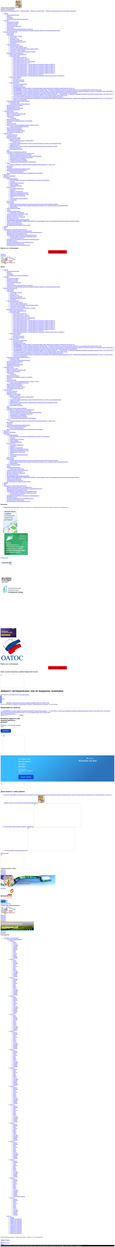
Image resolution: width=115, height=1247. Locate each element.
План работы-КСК (15, 56)
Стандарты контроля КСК (20, 84)
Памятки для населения (16, 191)
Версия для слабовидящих (57, 251)
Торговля (9, 167)
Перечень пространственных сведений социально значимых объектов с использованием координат (33, 30)
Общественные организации (14, 129)
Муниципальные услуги (13, 106)
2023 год (12, 1123)
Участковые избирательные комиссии (20, 104)
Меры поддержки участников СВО (16, 113)
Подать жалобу (26, 777)
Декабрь (15, 957)
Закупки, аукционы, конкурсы (15, 215)
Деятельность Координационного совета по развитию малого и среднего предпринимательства (35, 143)
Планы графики (14, 184)
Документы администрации (17, 50)
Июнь (14, 955)
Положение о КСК (18, 85)
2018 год (12, 1031)
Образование (10, 116)
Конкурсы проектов (15, 147)
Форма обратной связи (13, 15)
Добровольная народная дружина (16, 130)
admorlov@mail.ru (5, 1240)
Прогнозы (12, 190)
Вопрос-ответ (16, 142)
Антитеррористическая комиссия (19, 198)
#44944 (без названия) (16, 1233)
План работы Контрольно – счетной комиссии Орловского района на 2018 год (34, 64)
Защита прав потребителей (14, 222)
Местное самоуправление (10, 32)
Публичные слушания (16, 36)
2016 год (12, 996)
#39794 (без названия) (16, 1230)
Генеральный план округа (17, 238)
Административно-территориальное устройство (20, 29)
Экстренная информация (16, 188)
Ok (82, 1245)
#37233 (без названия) (16, 1224)
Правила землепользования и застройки (20, 154)
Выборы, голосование (10, 176)
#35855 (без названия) (16, 1223)
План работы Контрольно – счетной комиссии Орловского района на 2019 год (34, 65)
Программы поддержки (16, 149)
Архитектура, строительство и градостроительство (20, 153)
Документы (10, 17)
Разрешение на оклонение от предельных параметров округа (23, 239)
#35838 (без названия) (16, 1221)
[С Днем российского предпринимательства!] (51, 850)
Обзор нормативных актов (8, 713)
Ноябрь (15, 956)
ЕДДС (11, 197)
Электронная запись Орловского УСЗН (17, 214)
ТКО (5, 228)
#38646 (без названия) (16, 1227)
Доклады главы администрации (18, 47)
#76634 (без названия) (19, 1196)
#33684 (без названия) (16, 1219)
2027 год (12, 1197)
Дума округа (10, 34)
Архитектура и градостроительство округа (15, 229)
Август (15, 943)
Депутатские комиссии (16, 40)
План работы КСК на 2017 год (21, 63)
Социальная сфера (9, 111)
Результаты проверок (15, 77)
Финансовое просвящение (17, 212)
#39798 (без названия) (16, 1231)
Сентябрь (15, 945)
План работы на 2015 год (20, 57)
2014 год (12, 959)
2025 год (12, 1159)
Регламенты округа (12, 240)
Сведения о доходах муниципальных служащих (23, 51)
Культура (9, 122)
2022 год (12, 1104)
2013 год (12, 941)
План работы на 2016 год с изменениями (24, 61)
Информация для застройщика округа (17, 233)
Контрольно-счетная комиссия (15, 53)
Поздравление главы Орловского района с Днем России (19, 826)
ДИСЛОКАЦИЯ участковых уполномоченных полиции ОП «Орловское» (30, 180)
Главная (6, 13)
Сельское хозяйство (12, 135)
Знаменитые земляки (12, 23)
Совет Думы (13, 37)
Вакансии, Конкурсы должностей (16, 216)
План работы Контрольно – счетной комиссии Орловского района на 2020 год (34, 67)
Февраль (15, 949)
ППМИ (6, 226)
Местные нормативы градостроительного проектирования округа (24, 232)
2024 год (12, 1141)
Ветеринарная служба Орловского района (18, 219)
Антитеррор (13, 200)
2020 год (12, 1068)
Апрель (15, 953)
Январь (15, 948)
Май (14, 952)
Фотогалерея (10, 27)
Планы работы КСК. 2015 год (21, 58)
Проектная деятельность (13, 109)
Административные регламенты (18, 160)
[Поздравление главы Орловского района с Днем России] (57, 826)
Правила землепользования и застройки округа (19, 231)
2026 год (12, 1178)
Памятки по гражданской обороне (19, 192)
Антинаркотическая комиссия (15, 132)
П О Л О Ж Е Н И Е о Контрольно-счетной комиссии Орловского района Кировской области (38, 96)
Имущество (10, 166)
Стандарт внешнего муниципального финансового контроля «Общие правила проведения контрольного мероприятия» (45, 92)
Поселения (7, 174)
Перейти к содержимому (7, 9)
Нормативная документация (17, 195)
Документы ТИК (14, 102)
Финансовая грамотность (13, 211)
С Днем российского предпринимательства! (15, 850)
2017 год (12, 1014)
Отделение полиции (12, 178)
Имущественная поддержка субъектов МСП (22, 140)
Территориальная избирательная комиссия (18, 101)
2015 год (12, 977)
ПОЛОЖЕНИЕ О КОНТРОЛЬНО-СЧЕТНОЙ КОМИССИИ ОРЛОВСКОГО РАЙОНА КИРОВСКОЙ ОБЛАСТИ (43, 88)
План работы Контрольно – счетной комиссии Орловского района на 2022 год (34, 70)
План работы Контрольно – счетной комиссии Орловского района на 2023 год (34, 71)
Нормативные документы (17, 183)
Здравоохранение (11, 123)
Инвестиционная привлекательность (17, 170)
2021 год (12, 1086)
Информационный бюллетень (18, 41)
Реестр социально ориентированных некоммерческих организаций (25, 173)
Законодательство (14, 144)
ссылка (55, 704)
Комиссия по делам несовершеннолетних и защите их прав (23, 125)
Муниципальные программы (14, 105)
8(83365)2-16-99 (5, 1242)
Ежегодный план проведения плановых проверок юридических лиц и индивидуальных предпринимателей (39, 205)
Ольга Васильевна (24, 694)
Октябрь (15, 946)
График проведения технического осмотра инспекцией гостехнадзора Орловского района (34, 204)
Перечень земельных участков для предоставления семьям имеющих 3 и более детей (32, 164)
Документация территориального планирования (23, 161)
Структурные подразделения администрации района (24, 48)
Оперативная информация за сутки (19, 194)
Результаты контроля (18, 80)
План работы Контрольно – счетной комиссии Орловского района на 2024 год (34, 72)
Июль (14, 942)
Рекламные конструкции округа (15, 243)
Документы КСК (14, 82)
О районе (6, 20)
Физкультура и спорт (12, 112)
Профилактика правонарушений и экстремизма (19, 120)
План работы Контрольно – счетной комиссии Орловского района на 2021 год (34, 68)
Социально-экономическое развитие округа (18, 168)
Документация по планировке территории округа (23, 236)
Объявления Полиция (16, 185)
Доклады (12, 181)
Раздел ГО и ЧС (11, 187)
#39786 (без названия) (16, 1229)
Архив (8, 209)
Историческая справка (13, 22)
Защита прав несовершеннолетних (19, 126)
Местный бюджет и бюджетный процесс (18, 19)
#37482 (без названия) (16, 1226)
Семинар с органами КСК (20, 99)
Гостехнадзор (10, 202)
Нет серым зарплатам (12, 218)
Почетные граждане (12, 24)
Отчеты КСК (16, 78)
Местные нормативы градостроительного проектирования (25, 156)
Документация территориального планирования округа (22, 235)
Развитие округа (8, 133)
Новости (9, 16)
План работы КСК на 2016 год (21, 60)
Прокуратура (10, 201)
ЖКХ (8, 150)
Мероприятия (13, 207)
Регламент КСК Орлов (19, 87)
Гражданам (7, 177)
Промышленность (12, 136)
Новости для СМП (15, 139)
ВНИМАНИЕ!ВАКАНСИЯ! (11, 507)
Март (14, 950)
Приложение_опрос (4, 557)
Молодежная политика (13, 119)
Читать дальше (4, 853)
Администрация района (16, 46)
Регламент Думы (14, 39)
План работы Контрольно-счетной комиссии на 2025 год (28, 74)
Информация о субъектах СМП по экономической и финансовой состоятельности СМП (33, 146)
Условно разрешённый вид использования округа (20, 242)
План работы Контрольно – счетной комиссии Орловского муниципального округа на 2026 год (38, 75)
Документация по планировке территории (21, 157)
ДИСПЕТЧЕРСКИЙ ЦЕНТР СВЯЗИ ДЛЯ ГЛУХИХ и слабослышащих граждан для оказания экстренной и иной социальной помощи (43, 221)
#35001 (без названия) (16, 1220)
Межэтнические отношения (14, 128)
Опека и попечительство (13, 115)
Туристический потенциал (14, 26)
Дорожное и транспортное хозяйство (17, 152)
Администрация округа (13, 44)
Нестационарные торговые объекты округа (18, 245)
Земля (8, 163)
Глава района (10, 33)
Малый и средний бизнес (13, 137)
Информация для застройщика (18, 159)
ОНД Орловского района (13, 208)
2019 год (12, 1049)
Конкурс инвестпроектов (16, 171)
